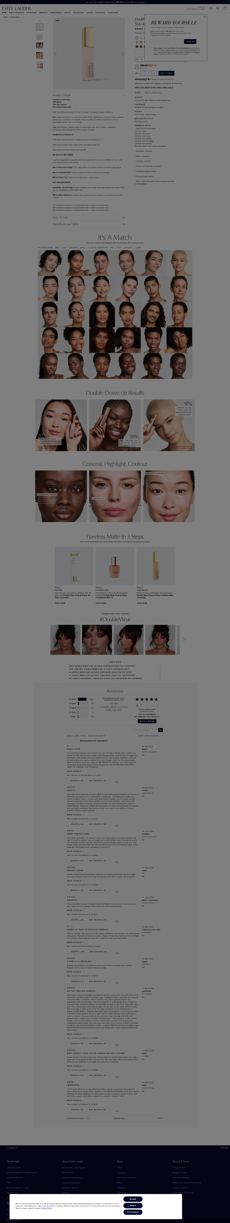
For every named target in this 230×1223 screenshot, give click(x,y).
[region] (96, 1206)
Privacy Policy (46, 1208)
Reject (133, 1205)
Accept (133, 1199)
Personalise (133, 1212)
